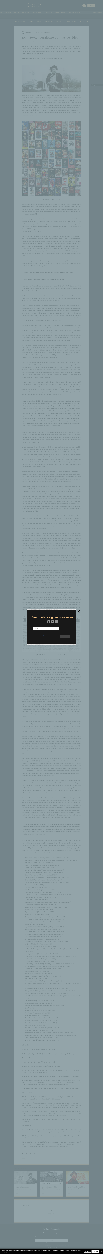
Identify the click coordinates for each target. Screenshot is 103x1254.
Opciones (87, 1251)
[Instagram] (56, 621)
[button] (78, 611)
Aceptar (96, 1251)
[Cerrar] (101, 1251)
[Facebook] (48, 621)
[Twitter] (52, 621)
